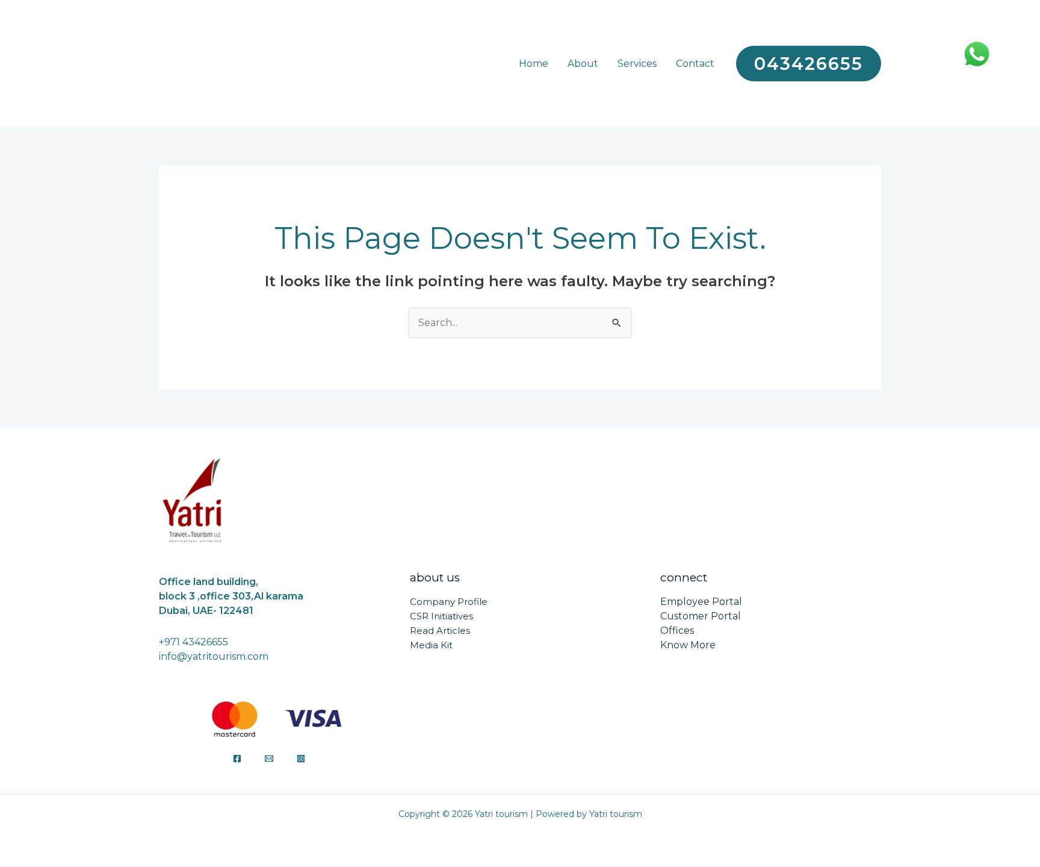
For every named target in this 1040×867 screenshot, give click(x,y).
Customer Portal (700, 616)
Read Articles (440, 630)
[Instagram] (300, 758)
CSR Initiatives (441, 616)
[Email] (269, 758)
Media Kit (431, 645)
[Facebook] (237, 758)
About (583, 63)
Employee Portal (701, 601)
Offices (677, 630)
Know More (688, 645)
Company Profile (449, 601)
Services (637, 63)
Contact (695, 63)
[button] (808, 63)
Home (533, 63)
